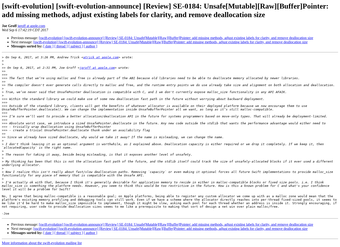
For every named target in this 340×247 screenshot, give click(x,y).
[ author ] (90, 46)
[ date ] (48, 46)
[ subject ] (75, 46)
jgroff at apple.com (31, 26)
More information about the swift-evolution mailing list (42, 243)
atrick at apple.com (100, 57)
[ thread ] (61, 46)
